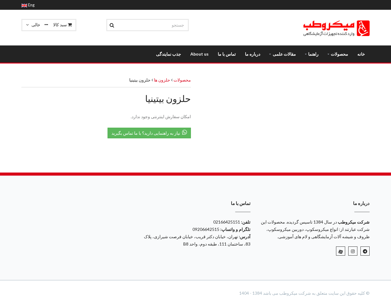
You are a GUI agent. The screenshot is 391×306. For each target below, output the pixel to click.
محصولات (182, 79)
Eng (31, 4)
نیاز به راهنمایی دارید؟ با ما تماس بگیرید (146, 133)
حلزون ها (161, 79)
